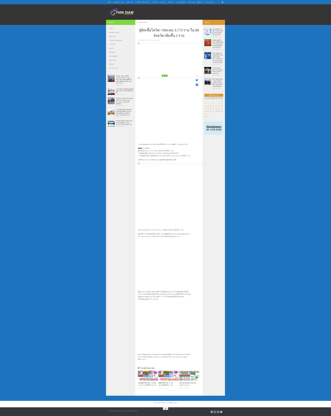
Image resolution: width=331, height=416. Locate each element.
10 (205, 106)
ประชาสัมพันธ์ (180, 2)
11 (208, 106)
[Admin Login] (221, 412)
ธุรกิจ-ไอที (129, 2)
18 (208, 108)
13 (213, 106)
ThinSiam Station (210, 2)
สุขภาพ (163, 2)
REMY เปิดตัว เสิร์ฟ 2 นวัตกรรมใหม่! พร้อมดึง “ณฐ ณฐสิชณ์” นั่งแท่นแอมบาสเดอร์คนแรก (217, 82)
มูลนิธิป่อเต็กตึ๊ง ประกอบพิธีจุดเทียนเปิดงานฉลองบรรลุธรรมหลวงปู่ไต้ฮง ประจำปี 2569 (217, 43)
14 (216, 106)
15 (218, 106)
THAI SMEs (155, 2)
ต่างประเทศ (190, 2)
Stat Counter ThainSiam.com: (162, 403)
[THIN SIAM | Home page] (122, 12)
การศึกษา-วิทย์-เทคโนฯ (142, 2)
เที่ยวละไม (171, 2)
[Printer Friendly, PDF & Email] (164, 75)
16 (221, 106)
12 (210, 106)
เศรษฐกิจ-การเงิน (118, 2)
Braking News (143, 22)
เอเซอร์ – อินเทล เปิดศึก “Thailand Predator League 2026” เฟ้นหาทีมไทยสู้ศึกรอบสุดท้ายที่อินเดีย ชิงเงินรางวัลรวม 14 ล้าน (124, 79)
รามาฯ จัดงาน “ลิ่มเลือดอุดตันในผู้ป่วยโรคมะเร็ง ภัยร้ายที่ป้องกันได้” (125, 90)
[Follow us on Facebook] (212, 412)
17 (205, 108)
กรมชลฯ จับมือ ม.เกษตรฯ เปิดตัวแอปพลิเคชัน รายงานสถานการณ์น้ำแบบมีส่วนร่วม (124, 122)
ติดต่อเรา (199, 2)
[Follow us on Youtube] (215, 412)
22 (218, 108)
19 (210, 108)
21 (216, 108)
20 (213, 108)
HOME (109, 2)
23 (221, 108)
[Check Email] (218, 412)
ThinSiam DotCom (145, 40)
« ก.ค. (206, 116)
